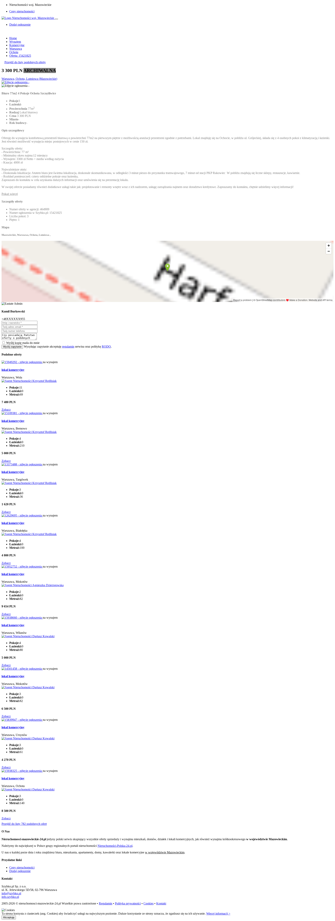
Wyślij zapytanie (12, 346)
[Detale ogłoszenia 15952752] (22, 566)
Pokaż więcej (10, 194)
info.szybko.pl (10, 896)
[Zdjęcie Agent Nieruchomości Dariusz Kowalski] (28, 636)
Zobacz (6, 409)
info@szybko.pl (11, 893)
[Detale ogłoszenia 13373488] (22, 464)
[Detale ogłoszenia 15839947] (22, 719)
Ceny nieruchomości (22, 11)
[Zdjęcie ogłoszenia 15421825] (15, 82)
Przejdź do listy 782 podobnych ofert (24, 823)
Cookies (148, 903)
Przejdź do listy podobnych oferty (25, 62)
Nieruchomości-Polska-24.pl (115, 845)
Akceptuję (8, 917)
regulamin (68, 346)
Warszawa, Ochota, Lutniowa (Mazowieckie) (29, 78)
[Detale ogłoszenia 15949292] (22, 362)
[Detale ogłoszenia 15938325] (22, 770)
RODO (106, 346)
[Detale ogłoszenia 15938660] (22, 617)
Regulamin (105, 903)
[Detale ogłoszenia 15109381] (22, 413)
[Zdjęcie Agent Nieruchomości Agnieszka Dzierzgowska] (33, 585)
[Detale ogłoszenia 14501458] (22, 668)
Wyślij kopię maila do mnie (23, 342)
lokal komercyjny (13, 369)
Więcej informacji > (218, 913)
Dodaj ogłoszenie (20, 871)
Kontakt (161, 903)
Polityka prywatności (128, 903)
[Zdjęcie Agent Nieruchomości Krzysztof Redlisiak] (29, 381)
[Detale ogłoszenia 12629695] (22, 515)
